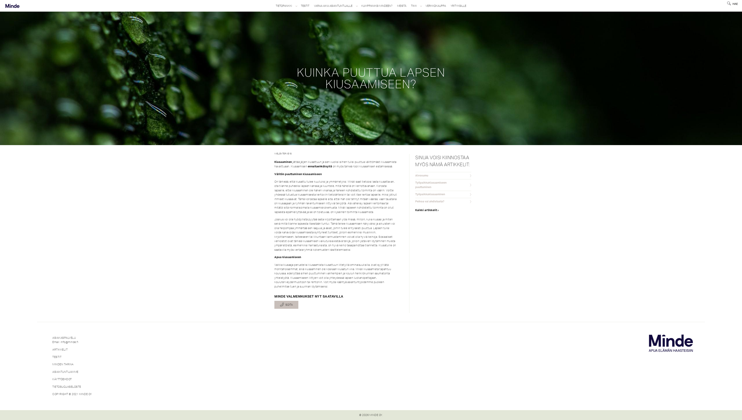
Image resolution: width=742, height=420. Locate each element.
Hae (735, 3)
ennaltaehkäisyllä (320, 166)
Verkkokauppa (435, 6)
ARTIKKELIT (60, 349)
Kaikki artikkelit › (427, 210)
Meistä (401, 6)
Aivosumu (421, 175)
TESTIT (56, 357)
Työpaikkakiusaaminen (430, 194)
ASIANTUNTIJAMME (65, 372)
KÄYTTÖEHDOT (62, 379)
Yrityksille (458, 6)
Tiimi (414, 6)
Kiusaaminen (283, 162)
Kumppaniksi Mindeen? (376, 6)
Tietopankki (284, 6)
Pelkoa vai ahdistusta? (429, 201)
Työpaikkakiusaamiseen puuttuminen (431, 184)
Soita (289, 305)
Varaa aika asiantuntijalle (333, 6)
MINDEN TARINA (63, 364)
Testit (305, 6)
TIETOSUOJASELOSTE (66, 386)
